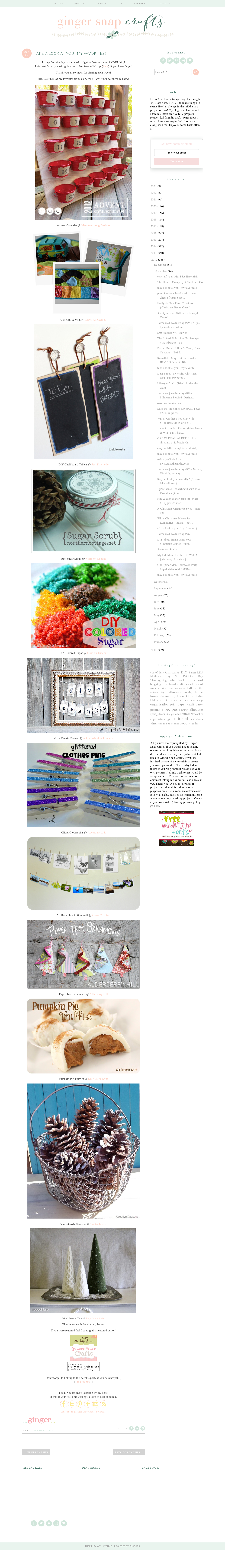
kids (169, 700)
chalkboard (169, 684)
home (199, 692)
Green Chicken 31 (96, 319)
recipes (171, 709)
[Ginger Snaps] (83, 1360)
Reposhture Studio (95, 1318)
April (157, 622)
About (79, 3)
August (158, 595)
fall (189, 688)
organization (159, 704)
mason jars (181, 700)
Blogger (135, 1546)
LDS (200, 672)
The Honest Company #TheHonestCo (180, 282)
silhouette (196, 709)
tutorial (181, 718)
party (199, 704)
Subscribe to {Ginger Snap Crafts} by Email (83, 1411)
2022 (154, 192)
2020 (154, 206)
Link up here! (83, 1381)
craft (180, 684)
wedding (175, 723)
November (161, 271)
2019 (154, 213)
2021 (154, 199)
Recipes (140, 3)
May (156, 615)
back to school (190, 680)
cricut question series (173, 688)
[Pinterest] (176, 60)
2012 (154, 259)
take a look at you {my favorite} (176, 368)
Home (58, 3)
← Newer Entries (36, 1452)
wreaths (193, 723)
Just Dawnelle (100, 464)
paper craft (186, 704)
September (160, 588)
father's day (157, 692)
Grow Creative (101, 915)
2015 (154, 239)
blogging (155, 684)
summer (187, 713)
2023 (154, 186)
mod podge (196, 700)
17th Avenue (104, 1546)
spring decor (157, 714)
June (156, 608)
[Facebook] (163, 60)
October (159, 581)
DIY (120, 3)
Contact (164, 3)
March (158, 628)
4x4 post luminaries (169, 403)
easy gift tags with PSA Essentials (177, 276)
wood (184, 723)
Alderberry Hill (99, 994)
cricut (189, 684)
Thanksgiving (158, 680)
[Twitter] (170, 60)
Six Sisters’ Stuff (98, 1078)
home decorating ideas (167, 696)
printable (156, 709)
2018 (154, 219)
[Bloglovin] (190, 60)
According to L (97, 832)
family (198, 688)
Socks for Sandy (167, 549)
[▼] (150, 259)
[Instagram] (183, 60)
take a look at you (42, 1431)
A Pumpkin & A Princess (98, 738)
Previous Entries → (129, 1452)
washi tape (164, 723)
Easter (192, 672)
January (158, 642)
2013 (154, 253)
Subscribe (176, 161)
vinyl (154, 723)
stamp (169, 714)
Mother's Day (160, 676)
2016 (154, 233)
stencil (177, 714)
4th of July (157, 672)
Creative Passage (98, 1224)
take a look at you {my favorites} (177, 287)
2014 (154, 246)
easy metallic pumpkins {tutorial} (177, 448)
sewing (183, 709)
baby (172, 680)
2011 (154, 650)
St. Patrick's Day (189, 676)
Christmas (172, 672)
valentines (197, 719)
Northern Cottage (96, 558)
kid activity (194, 696)
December (160, 264)
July (156, 601)
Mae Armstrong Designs (95, 225)
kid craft (157, 700)
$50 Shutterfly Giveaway (172, 332)
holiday (188, 692)
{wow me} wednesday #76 (173, 534)
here (105, 66)
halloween (174, 692)
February (159, 635)
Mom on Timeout (97, 652)
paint (173, 704)
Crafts (101, 3)
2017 (154, 226)
